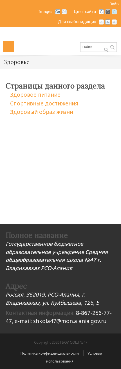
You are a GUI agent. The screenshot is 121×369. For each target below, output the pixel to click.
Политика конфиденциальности (50, 353)
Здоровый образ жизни (41, 112)
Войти (115, 3)
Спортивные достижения (44, 103)
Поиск (112, 47)
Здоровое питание (35, 94)
